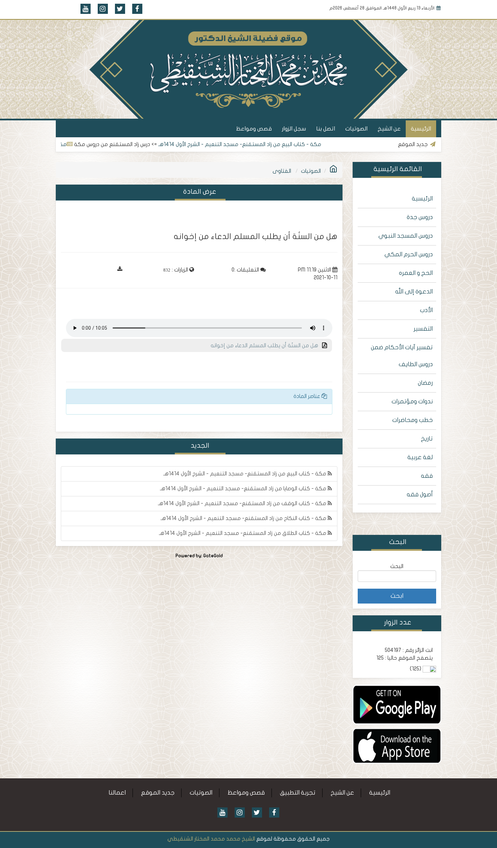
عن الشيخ (389, 129)
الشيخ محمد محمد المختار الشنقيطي (211, 839)
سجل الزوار (294, 129)
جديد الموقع (157, 793)
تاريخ (427, 438)
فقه (427, 476)
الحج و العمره (416, 273)
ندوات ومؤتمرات (412, 401)
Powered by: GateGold (199, 555)
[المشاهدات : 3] (397, 745)
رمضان (425, 383)
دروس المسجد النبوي (405, 236)
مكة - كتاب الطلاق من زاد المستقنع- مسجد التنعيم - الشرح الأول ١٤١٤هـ (243, 533)
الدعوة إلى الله (414, 291)
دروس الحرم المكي (408, 254)
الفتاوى (282, 171)
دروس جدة (420, 217)
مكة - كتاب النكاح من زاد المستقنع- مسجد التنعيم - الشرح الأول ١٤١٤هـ (244, 518)
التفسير (423, 329)
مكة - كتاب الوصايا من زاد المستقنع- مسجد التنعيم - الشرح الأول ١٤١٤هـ (244, 488)
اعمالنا (117, 793)
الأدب (426, 310)
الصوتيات (356, 129)
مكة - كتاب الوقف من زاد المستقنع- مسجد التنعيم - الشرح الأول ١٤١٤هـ (243, 503)
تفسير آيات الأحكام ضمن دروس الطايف (402, 356)
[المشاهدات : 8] (397, 704)
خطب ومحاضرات (412, 420)
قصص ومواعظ (254, 129)
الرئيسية (421, 129)
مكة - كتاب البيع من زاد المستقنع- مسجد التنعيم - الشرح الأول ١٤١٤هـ (263, 144)
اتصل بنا (325, 129)
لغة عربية (420, 457)
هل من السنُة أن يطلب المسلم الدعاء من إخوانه (266, 345)
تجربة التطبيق (297, 793)
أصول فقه (420, 494)
